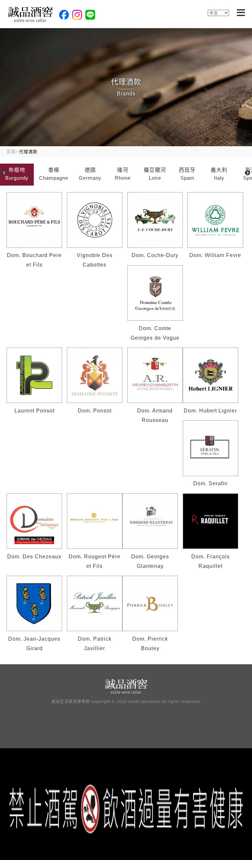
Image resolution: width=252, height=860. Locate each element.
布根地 (17, 173)
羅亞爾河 (155, 173)
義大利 (219, 173)
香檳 (53, 173)
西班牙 (187, 173)
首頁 (11, 151)
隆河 (123, 173)
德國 (90, 173)
